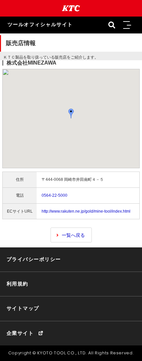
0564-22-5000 (54, 195)
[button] (126, 25)
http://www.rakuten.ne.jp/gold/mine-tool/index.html (86, 211)
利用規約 (17, 283)
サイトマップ (23, 308)
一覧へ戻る (73, 235)
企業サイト (20, 333)
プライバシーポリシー (34, 259)
